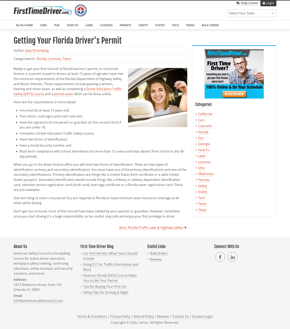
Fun (57, 25)
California (205, 114)
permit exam (63, 94)
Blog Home (24, 25)
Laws (89, 25)
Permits (125, 25)
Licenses (106, 25)
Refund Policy (144, 316)
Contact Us (180, 316)
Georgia (204, 144)
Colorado (205, 126)
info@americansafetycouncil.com (38, 300)
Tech (175, 25)
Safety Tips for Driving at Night (105, 292)
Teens (190, 25)
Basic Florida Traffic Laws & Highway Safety (151, 227)
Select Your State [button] (241, 13)
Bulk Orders (159, 253)
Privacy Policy (120, 316)
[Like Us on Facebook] (220, 257)
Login (270, 3)
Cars (43, 25)
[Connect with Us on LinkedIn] (233, 257)
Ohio (201, 168)
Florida (41, 59)
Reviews (156, 259)
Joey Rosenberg (37, 50)
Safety (143, 25)
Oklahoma (205, 174)
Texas (202, 210)
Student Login (202, 316)
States (160, 25)
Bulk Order (210, 25)
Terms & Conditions (92, 316)
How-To (72, 25)
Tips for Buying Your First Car (104, 286)
